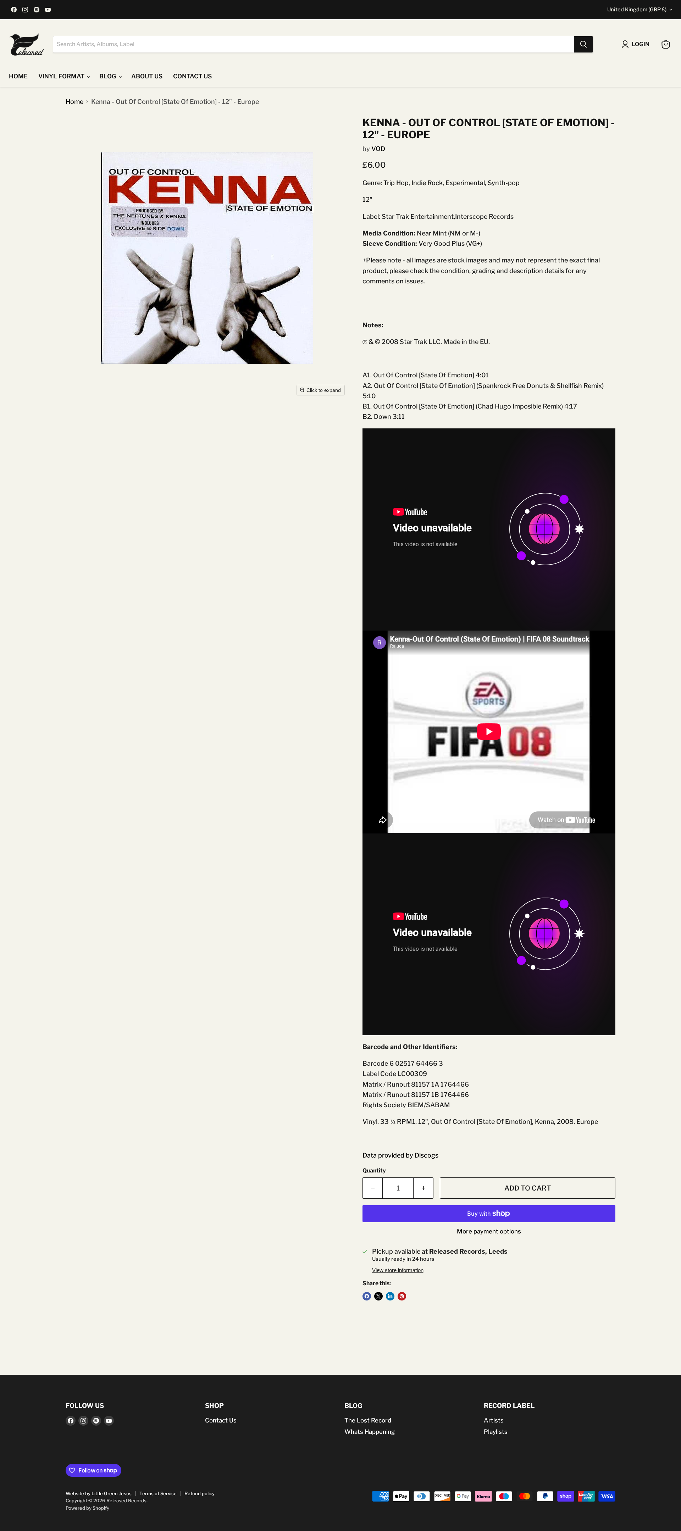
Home (18, 76)
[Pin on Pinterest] (402, 1296)
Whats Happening (369, 1431)
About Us (146, 76)
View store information (397, 1270)
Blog (108, 76)
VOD (378, 148)
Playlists (496, 1431)
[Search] (583, 44)
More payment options (489, 1231)
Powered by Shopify (87, 1508)
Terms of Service (158, 1493)
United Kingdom (636, 9)
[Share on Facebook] (366, 1296)
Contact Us (221, 1420)
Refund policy (199, 1493)
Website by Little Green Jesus (99, 1493)
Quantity (374, 1170)
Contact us (192, 76)
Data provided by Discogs (400, 1155)
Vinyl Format (62, 76)
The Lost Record (367, 1420)
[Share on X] (378, 1296)
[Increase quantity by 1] (423, 1188)
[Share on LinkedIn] (390, 1296)
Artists (494, 1420)
